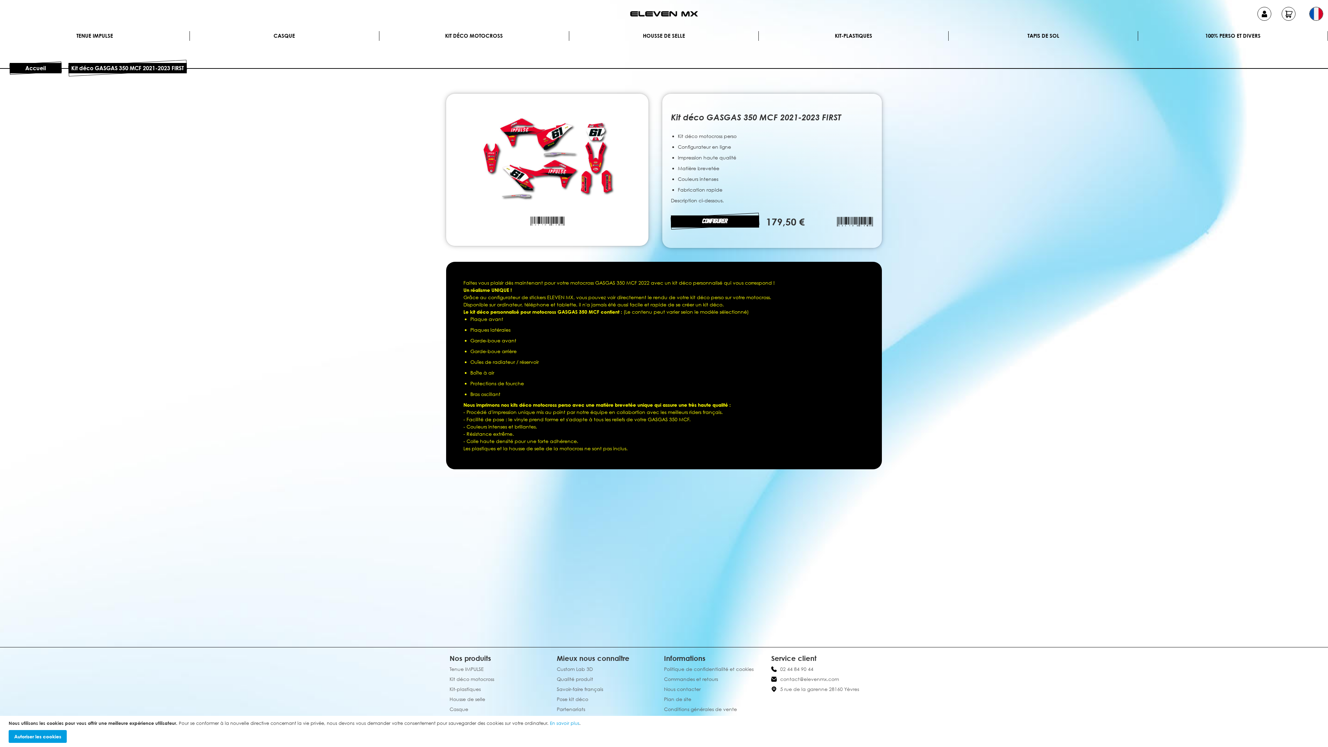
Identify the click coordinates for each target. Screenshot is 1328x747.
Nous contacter (682, 689)
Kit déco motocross (474, 36)
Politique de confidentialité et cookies (709, 669)
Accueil (35, 68)
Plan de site (677, 699)
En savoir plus (564, 723)
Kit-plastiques (853, 36)
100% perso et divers (1233, 36)
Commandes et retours (691, 679)
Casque (284, 36)
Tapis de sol (1043, 36)
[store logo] (664, 14)
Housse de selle (664, 36)
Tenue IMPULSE (94, 36)
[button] (1316, 14)
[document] (665, 731)
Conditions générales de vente (700, 709)
